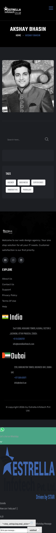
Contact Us (8, 284)
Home (18, 35)
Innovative (13, 190)
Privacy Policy (9, 295)
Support (6, 289)
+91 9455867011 (19, 339)
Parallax (27, 190)
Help (4, 306)
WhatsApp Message (43, 524)
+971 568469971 (20, 378)
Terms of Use (9, 301)
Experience (38, 183)
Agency (11, 183)
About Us (7, 278)
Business (23, 183)
